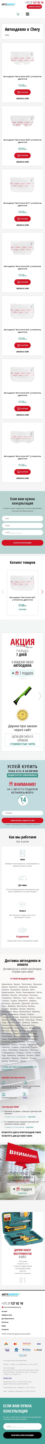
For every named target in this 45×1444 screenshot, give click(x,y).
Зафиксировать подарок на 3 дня (22, 820)
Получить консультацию (22, 543)
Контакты (5, 1322)
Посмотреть (22, 1193)
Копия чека (7, 1378)
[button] (41, 592)
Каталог (4, 1311)
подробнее (22, 609)
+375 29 (34, 2)
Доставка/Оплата (8, 1319)
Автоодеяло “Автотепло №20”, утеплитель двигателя (22, 141)
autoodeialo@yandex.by (12, 1307)
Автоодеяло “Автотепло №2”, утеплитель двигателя (22, 394)
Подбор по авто (7, 1315)
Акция (4, 1326)
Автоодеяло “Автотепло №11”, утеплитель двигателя (22, 204)
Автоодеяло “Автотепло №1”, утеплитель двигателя (22, 457)
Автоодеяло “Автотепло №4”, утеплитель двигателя (22, 267)
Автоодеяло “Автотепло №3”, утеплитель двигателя (22, 330)
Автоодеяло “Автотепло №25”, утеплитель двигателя (22, 77)
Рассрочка (5, 1329)
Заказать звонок (35, 7)
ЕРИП (25, 1098)
